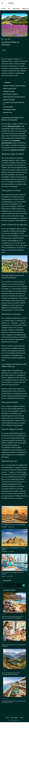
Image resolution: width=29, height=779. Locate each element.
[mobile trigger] (3, 3)
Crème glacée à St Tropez (8, 91)
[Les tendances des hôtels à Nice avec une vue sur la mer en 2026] (14, 687)
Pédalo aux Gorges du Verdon (9, 88)
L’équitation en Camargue (9, 99)
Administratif (4, 527)
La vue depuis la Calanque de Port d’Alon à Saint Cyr (13, 103)
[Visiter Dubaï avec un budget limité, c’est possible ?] (14, 562)
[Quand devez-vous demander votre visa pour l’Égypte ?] (14, 537)
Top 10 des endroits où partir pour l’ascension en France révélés (11, 673)
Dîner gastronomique (8, 107)
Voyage (4, 50)
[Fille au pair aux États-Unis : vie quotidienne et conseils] (14, 631)
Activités (4, 614)
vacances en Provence (17, 150)
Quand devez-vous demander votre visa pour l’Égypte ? (14, 548)
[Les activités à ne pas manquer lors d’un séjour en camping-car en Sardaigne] (14, 603)
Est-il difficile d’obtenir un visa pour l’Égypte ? (14, 524)
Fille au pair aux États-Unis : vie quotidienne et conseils (14, 645)
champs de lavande (14, 126)
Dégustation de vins (7, 112)
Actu (3, 642)
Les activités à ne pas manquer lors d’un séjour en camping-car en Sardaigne (12, 617)
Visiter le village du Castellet (9, 109)
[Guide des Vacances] (11, 3)
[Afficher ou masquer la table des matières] (18, 82)
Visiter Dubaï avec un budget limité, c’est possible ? (13, 573)
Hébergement (5, 698)
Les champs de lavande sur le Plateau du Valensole (14, 85)
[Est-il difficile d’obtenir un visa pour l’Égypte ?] (14, 514)
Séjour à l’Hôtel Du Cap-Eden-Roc (10, 94)
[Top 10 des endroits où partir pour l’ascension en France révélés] (14, 659)
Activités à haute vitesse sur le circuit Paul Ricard (14, 97)
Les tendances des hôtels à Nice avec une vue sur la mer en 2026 (14, 701)
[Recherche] (26, 3)
